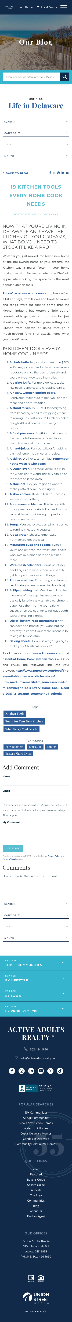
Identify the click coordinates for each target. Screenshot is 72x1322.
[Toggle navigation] (63, 7)
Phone (28, 7)
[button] (64, 77)
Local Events (49, 7)
